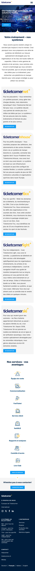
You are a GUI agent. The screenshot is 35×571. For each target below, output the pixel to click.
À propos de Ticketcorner (9, 503)
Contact (6, 24)
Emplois (21, 525)
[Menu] (31, 2)
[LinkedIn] (13, 511)
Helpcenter (5, 552)
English (25, 565)
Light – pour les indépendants (6, 536)
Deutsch (4, 565)
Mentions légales (24, 532)
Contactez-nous (17, 487)
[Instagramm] (2, 511)
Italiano (19, 565)
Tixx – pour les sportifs (8, 532)
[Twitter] (6, 511)
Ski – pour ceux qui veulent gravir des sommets (7, 541)
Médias (3, 560)
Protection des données (23, 528)
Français (11, 565)
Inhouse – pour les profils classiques (7, 528)
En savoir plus (9, 126)
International (5, 507)
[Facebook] (9, 511)
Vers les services (17, 472)
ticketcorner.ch (6, 556)
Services (21, 522)
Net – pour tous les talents (7, 524)
